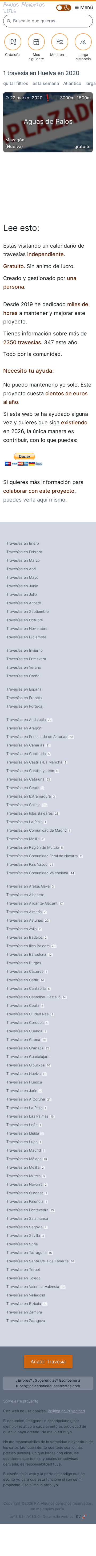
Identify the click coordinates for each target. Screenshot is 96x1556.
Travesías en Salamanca (27, 1218)
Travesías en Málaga (26, 1159)
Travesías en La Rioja (26, 822)
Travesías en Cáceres (26, 971)
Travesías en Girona (26, 1039)
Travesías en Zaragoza (25, 1321)
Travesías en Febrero (24, 552)
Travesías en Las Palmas (30, 1116)
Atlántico (72, 83)
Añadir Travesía (48, 1361)
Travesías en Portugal (24, 706)
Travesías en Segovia (26, 1227)
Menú (86, 7)
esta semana (46, 83)
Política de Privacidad (66, 1411)
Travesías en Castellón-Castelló (36, 997)
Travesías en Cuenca (26, 1031)
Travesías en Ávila (23, 929)
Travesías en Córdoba (27, 1022)
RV (78, 1516)
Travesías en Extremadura (30, 796)
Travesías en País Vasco (29, 864)
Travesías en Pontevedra (30, 1210)
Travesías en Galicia (26, 805)
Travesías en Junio (22, 586)
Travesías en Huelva (26, 1073)
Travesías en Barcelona (29, 954)
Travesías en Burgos (23, 963)
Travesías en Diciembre (26, 637)
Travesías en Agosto (23, 603)
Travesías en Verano (23, 667)
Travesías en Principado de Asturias (39, 736)
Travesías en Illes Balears (30, 946)
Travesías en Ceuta (24, 788)
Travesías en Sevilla (25, 1235)
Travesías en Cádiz (25, 980)
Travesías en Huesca (24, 1082)
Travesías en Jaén (23, 1091)
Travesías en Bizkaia (26, 1304)
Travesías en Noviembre (26, 628)
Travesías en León (23, 1125)
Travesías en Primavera (26, 659)
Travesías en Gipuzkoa (28, 1065)
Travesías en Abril (21, 569)
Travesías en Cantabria (28, 754)
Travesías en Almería (26, 912)
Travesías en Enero (22, 543)
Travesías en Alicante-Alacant (34, 903)
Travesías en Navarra (26, 1184)
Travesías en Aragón (23, 728)
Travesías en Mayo (22, 577)
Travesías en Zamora (24, 1312)
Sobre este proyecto (20, 1401)
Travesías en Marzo (23, 560)
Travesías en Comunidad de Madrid (38, 830)
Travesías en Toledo (23, 1278)
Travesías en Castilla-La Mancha (36, 762)
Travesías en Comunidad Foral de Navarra (44, 856)
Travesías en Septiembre (27, 611)
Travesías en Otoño (22, 676)
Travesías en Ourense (26, 1193)
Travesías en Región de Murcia (34, 847)
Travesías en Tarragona (29, 1252)
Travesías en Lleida (24, 1133)
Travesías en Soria (22, 1244)
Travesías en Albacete (25, 895)
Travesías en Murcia (25, 1176)
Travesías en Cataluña (28, 779)
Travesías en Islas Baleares (32, 813)
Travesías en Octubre (24, 620)
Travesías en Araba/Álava (30, 886)
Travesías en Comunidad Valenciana (40, 873)
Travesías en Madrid (25, 1150)
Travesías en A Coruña (28, 1099)
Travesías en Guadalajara (28, 1056)
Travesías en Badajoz (26, 937)
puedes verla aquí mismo (34, 499)
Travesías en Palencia (26, 1201)
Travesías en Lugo (23, 1142)
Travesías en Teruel (23, 1269)
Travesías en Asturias (27, 920)
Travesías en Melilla (25, 839)
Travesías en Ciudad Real (29, 1014)
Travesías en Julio (21, 594)
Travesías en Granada (27, 1048)
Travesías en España (24, 689)
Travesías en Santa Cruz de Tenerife (40, 1261)
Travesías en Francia (24, 698)
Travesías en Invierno (24, 650)
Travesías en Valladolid (25, 1295)
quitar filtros (15, 83)
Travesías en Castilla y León (32, 771)
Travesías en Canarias (28, 745)
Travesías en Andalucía (28, 719)
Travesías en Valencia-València (35, 1286)
